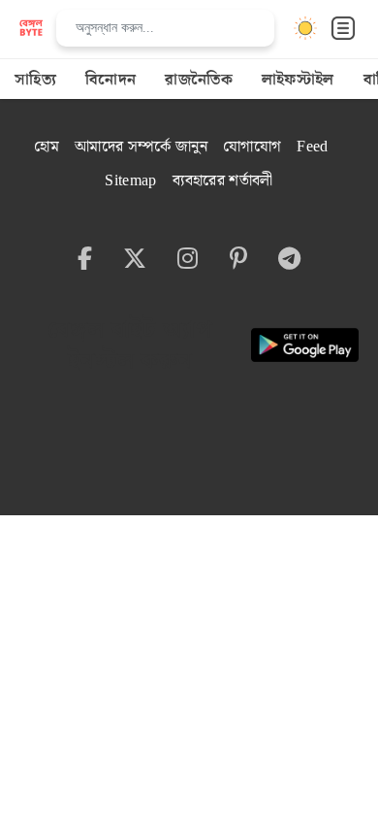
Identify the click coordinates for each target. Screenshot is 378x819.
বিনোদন (110, 80)
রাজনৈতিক (199, 80)
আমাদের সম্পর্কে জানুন (141, 147)
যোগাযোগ (252, 147)
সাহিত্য (35, 80)
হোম (46, 147)
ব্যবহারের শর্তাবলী (223, 181)
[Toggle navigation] (343, 28)
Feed (312, 147)
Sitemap (130, 181)
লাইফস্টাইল (298, 80)
